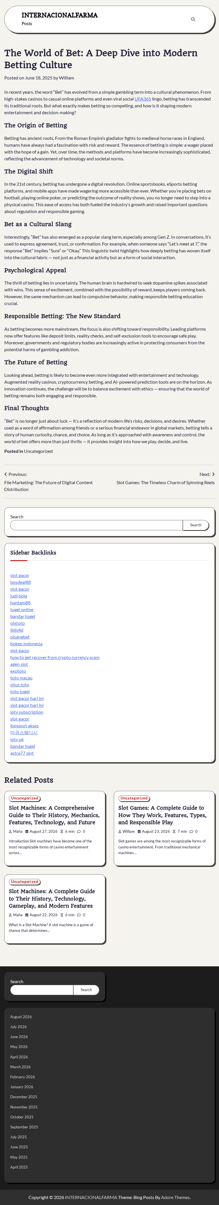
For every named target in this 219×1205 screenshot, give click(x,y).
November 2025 (24, 1107)
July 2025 (18, 1137)
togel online (21, 609)
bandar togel (22, 616)
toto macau (21, 677)
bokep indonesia (26, 643)
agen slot (19, 664)
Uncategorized (38, 451)
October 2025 (22, 1117)
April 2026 (19, 1057)
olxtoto (17, 623)
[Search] (193, 19)
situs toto (19, 684)
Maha (18, 831)
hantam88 (20, 602)
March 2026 (20, 1067)
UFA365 (143, 98)
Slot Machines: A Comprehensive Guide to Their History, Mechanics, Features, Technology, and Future (54, 815)
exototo (18, 671)
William (66, 77)
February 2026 (22, 1077)
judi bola (18, 595)
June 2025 (19, 1147)
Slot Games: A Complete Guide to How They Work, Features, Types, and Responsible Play (162, 815)
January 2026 (21, 1087)
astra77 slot (22, 753)
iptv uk (17, 739)
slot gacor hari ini (27, 698)
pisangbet (20, 636)
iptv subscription (26, 712)
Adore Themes (175, 1197)
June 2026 (19, 1036)
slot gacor (19, 575)
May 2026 (19, 1046)
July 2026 (18, 1026)
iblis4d (16, 630)
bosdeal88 (20, 582)
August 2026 (21, 1016)
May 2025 (19, 1157)
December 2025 (23, 1096)
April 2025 (19, 1167)
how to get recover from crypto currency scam (55, 657)
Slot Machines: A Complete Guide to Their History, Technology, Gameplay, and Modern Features (52, 898)
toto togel (20, 691)
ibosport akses (24, 725)
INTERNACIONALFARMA (60, 15)
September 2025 (24, 1127)
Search (16, 516)
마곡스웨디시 (24, 732)
